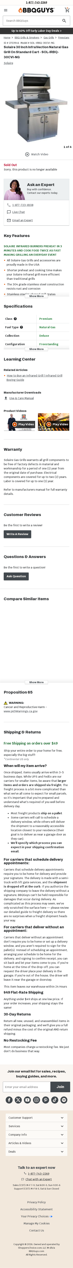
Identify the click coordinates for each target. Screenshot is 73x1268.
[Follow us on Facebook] (9, 1099)
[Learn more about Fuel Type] (21, 327)
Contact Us (36, 1230)
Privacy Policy (36, 1202)
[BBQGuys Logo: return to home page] (36, 10)
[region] (36, 110)
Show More (36, 296)
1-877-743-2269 (36, 2)
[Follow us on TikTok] (54, 1099)
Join (60, 1087)
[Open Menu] (5, 10)
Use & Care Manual (21, 398)
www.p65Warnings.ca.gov (21, 711)
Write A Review (17, 534)
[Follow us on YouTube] (27, 1099)
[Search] (64, 21)
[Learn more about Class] (15, 319)
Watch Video (39, 154)
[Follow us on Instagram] (36, 1099)
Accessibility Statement (36, 1209)
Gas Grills (49, 37)
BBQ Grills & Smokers (27, 37)
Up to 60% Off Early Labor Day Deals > (36, 30)
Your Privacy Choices (35, 1216)
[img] (36, 107)
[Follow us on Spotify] (63, 1099)
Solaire (8, 63)
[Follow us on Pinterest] (45, 1099)
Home (7, 37)
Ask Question (16, 576)
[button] (36, 1118)
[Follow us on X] (18, 1099)
